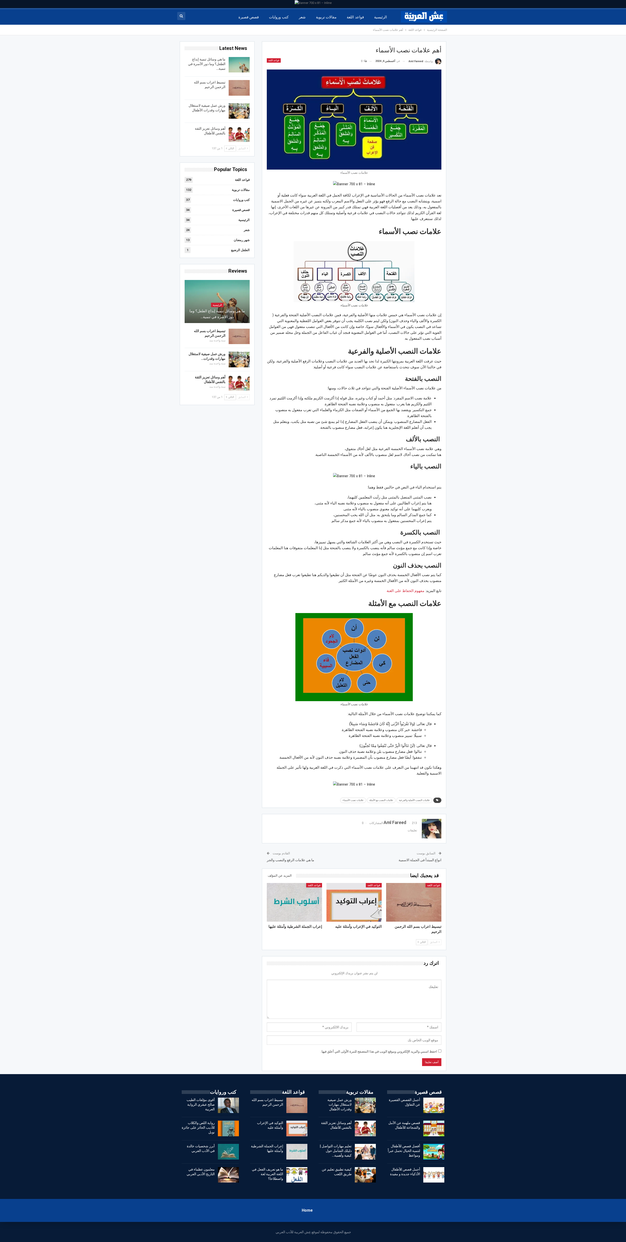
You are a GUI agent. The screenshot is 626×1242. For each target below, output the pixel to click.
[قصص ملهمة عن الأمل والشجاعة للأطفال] (433, 1128)
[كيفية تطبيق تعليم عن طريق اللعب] (365, 1175)
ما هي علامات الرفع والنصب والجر (290, 860)
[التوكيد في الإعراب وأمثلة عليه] (354, 902)
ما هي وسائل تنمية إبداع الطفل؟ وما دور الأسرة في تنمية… (206, 63)
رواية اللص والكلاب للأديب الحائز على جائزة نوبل (198, 1127)
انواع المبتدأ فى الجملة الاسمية (420, 860)
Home (307, 1210)
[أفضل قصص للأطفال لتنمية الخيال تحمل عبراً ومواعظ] (433, 1152)
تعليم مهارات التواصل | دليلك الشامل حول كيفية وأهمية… (336, 1150)
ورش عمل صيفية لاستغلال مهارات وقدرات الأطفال (339, 1104)
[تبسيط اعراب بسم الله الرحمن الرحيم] (413, 902)
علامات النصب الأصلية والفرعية (414, 800)
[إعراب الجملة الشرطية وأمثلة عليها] (294, 902)
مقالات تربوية (326, 17)
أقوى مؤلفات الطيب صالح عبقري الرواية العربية (201, 1104)
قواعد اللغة (355, 17)
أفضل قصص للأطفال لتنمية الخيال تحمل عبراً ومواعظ (404, 1150)
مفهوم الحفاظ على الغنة (405, 591)
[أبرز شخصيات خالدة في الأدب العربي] (228, 1152)
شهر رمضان (242, 240)
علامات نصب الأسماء (353, 800)
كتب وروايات (278, 17)
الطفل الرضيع (240, 250)
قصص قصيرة (248, 17)
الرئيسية (380, 17)
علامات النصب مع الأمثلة (381, 800)
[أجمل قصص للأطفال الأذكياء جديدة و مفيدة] (433, 1175)
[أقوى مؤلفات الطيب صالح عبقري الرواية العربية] (228, 1105)
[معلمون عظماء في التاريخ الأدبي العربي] (228, 1175)
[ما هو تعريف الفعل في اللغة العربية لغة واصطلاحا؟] (296, 1175)
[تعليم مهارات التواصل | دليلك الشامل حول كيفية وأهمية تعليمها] (365, 1152)
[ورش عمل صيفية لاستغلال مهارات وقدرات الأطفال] (239, 111)
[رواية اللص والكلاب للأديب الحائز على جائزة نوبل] (228, 1128)
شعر (302, 17)
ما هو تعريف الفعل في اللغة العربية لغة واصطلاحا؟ (267, 1174)
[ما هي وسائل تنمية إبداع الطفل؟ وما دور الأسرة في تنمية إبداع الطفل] (239, 65)
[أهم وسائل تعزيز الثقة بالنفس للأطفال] (239, 134)
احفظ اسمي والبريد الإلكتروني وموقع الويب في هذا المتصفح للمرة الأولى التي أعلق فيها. (379, 1051)
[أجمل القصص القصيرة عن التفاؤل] (433, 1105)
